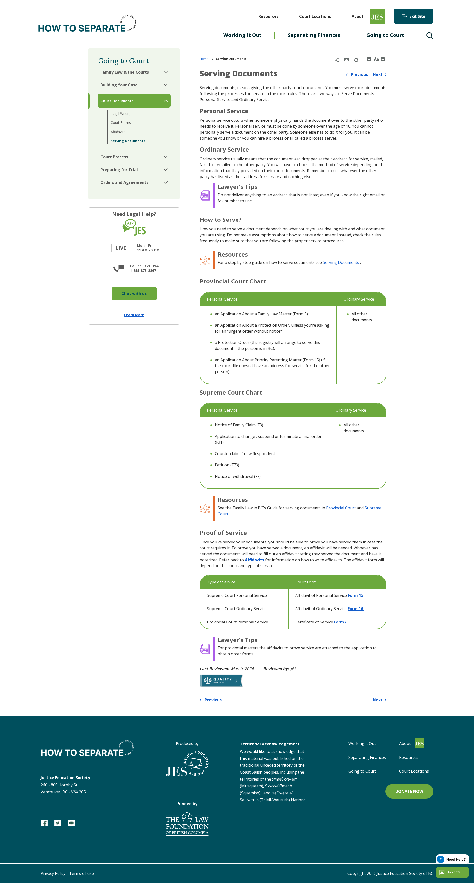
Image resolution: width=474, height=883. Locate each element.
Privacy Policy (53, 873)
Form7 (340, 622)
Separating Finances (367, 757)
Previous (359, 74)
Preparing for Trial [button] (119, 169)
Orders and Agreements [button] (124, 182)
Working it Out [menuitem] (242, 35)
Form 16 (356, 608)
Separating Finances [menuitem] (314, 35)
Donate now (409, 791)
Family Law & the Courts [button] (124, 72)
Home (204, 59)
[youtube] (71, 823)
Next (378, 74)
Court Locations (315, 16)
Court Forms (121, 122)
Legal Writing (121, 113)
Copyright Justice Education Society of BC (390, 873)
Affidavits (118, 131)
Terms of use (81, 873)
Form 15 (356, 595)
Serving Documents (128, 141)
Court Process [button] (114, 157)
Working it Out (362, 743)
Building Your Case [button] (119, 85)
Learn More (134, 314)
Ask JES (454, 872)
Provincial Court (341, 508)
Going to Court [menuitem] (385, 35)
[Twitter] (57, 823)
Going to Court (362, 771)
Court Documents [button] (117, 100)
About (358, 16)
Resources (268, 16)
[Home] (88, 24)
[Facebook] (44, 823)
